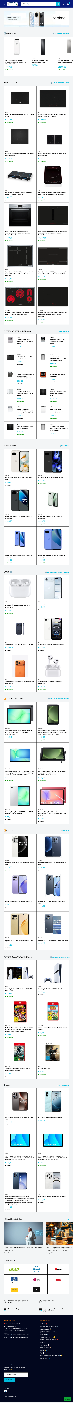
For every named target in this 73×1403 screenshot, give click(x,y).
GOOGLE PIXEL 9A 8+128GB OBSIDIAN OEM (50, 477)
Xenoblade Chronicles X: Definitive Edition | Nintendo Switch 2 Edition (17, 1069)
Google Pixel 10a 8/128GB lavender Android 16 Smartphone (18, 556)
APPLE (6, 601)
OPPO (6, 1115)
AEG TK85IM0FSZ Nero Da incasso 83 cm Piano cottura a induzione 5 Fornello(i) (52, 115)
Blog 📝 (42, 1353)
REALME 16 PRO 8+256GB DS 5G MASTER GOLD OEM (19, 941)
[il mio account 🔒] (64, 4)
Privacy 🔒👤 (43, 1350)
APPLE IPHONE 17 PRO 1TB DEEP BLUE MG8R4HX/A (19, 644)
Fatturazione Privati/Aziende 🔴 (49, 1339)
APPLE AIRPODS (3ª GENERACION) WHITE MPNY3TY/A (50, 682)
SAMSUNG (34, 58)
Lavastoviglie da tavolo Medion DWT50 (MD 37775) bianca (25, 393)
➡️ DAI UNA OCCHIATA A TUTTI (60, 83)
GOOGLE (7, 475)
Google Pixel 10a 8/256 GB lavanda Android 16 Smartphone (51, 556)
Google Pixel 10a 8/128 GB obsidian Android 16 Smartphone (18, 517)
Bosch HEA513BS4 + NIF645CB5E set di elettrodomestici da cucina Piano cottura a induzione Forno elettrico (17, 233)
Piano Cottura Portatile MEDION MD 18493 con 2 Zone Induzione (52, 154)
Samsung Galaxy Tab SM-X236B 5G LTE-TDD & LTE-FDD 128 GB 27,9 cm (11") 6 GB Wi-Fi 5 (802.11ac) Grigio (18, 732)
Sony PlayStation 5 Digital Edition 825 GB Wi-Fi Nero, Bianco (18, 989)
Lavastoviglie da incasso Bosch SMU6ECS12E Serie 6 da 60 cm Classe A (59, 428)
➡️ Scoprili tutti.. (65, 445)
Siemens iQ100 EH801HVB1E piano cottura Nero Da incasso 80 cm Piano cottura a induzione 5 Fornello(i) (52, 314)
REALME (7, 860)
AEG (6, 58)
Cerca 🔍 (42, 1342)
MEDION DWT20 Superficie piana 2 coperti (57, 375)
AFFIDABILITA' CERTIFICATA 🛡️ (49, 1326)
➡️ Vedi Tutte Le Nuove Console (60, 957)
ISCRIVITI (9, 1380)
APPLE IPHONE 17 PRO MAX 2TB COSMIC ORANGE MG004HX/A (19, 682)
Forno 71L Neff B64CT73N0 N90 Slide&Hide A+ (25, 427)
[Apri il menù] (4, 3)
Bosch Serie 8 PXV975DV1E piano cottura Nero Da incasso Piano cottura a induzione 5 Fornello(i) (52, 272)
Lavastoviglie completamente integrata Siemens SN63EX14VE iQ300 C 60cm (25, 376)
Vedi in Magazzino (64, 331)
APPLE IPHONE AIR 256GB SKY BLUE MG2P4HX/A (52, 604)
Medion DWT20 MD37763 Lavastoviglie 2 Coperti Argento (57, 341)
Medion (40, 151)
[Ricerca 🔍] (58, 4)
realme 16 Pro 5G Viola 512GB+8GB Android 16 (18, 901)
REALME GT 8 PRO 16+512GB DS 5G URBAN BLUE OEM (52, 863)
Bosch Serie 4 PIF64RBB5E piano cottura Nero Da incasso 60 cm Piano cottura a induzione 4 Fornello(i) (19, 273)
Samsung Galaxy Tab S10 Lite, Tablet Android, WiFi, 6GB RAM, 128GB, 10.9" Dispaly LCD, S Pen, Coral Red (52, 813)
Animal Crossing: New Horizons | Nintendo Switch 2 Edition (52, 1028)
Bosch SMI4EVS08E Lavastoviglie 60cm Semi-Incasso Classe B (57, 410)
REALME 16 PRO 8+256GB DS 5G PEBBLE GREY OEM (51, 902)
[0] (68, 4)
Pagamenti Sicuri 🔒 (45, 1329)
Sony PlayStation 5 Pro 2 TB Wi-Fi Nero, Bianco (51, 989)
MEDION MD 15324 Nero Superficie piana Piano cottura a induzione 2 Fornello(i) (18, 193)
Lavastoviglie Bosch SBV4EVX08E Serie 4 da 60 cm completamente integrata (25, 410)
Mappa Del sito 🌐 (45, 1358)
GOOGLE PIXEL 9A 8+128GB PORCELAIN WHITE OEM (18, 478)
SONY (6, 986)
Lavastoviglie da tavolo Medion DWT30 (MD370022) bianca (25, 341)
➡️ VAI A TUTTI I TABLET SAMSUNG (59, 698)
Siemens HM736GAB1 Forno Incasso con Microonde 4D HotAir (58, 393)
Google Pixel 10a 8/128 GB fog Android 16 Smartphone (50, 517)
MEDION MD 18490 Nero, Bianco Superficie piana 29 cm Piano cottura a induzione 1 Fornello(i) (52, 193)
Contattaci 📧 (44, 1334)
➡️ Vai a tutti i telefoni (63, 1085)
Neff (6, 112)
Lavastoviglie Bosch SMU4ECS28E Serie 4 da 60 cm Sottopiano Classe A (58, 358)
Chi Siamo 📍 (43, 1324)
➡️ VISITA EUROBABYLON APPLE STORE (57, 572)
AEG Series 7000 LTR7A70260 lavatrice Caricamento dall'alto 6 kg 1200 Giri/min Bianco (15, 62)
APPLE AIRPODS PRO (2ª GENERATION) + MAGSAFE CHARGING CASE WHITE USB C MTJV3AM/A (17, 605)
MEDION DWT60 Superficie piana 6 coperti (24, 357)
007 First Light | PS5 (44, 1068)
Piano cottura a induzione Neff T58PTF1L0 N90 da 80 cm (19, 115)
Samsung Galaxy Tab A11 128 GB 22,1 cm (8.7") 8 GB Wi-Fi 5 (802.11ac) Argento (19, 812)
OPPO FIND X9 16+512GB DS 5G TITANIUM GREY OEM (19, 1118)
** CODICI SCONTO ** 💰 (47, 1337)
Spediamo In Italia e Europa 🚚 (48, 1332)
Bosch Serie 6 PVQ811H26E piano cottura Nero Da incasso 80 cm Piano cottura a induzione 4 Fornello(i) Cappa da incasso (52, 233)
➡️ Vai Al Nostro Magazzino (61, 33)
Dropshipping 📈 (44, 1345)
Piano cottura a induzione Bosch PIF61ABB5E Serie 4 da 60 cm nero (19, 154)
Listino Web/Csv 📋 (45, 1347)
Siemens (7, 310)
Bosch (7, 151)
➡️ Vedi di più (65, 830)
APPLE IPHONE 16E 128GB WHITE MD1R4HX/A (51, 644)
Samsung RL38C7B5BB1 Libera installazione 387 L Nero (40, 61)
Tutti (68, 1219)
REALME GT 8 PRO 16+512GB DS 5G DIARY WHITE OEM (19, 863)
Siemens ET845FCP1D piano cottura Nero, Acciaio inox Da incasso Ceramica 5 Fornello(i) (19, 313)
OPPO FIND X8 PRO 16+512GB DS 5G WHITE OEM (52, 1196)
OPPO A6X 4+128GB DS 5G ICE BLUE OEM (50, 1117)
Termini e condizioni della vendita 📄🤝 (51, 1355)
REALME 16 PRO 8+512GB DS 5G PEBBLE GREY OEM (53, 940)
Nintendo (7, 1025)
